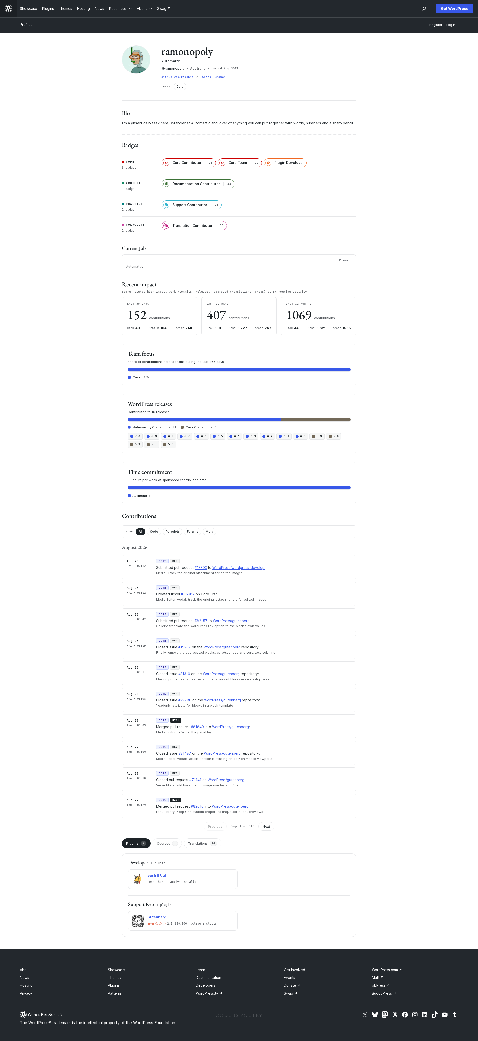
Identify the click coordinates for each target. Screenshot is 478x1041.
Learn (200, 970)
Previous (215, 826)
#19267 (184, 647)
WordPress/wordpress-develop (238, 567)
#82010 (197, 806)
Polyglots (172, 531)
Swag (290, 993)
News (24, 977)
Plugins (135, 843)
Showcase (116, 970)
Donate (292, 985)
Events (289, 977)
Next (266, 826)
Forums (192, 531)
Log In (451, 25)
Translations (201, 843)
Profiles (26, 24)
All (140, 531)
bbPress (381, 985)
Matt (378, 977)
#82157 (201, 621)
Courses (166, 843)
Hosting (26, 985)
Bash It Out (156, 875)
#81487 (184, 753)
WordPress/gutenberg (231, 621)
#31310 (184, 674)
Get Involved (294, 970)
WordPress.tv (209, 993)
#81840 (197, 727)
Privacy (26, 993)
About (25, 970)
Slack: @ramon (214, 77)
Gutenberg (156, 917)
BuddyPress (384, 993)
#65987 (188, 594)
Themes (114, 977)
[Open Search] (424, 8)
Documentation (208, 977)
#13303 (201, 567)
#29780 (184, 700)
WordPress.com (387, 970)
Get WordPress (454, 8)
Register (435, 25)
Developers (205, 985)
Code (154, 531)
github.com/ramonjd (178, 77)
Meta (209, 531)
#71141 (195, 780)
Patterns (115, 993)
